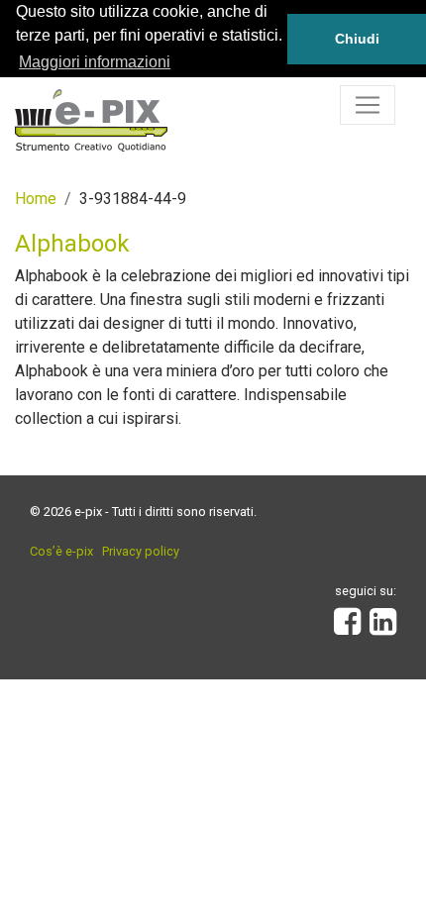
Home (35, 198)
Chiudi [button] (357, 39)
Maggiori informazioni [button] (94, 61)
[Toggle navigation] (367, 105)
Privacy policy (140, 551)
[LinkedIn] (383, 627)
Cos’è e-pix (61, 551)
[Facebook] (347, 627)
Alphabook (72, 243)
